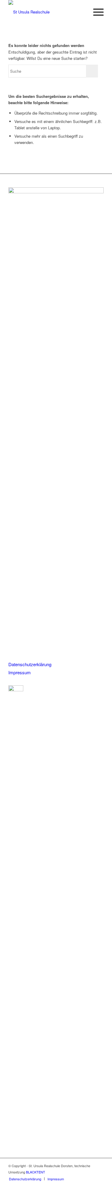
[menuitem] (95, 12)
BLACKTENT (35, 1172)
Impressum (19, 672)
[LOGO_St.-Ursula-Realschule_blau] (46, 12)
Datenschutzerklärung (29, 664)
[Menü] (95, 12)
